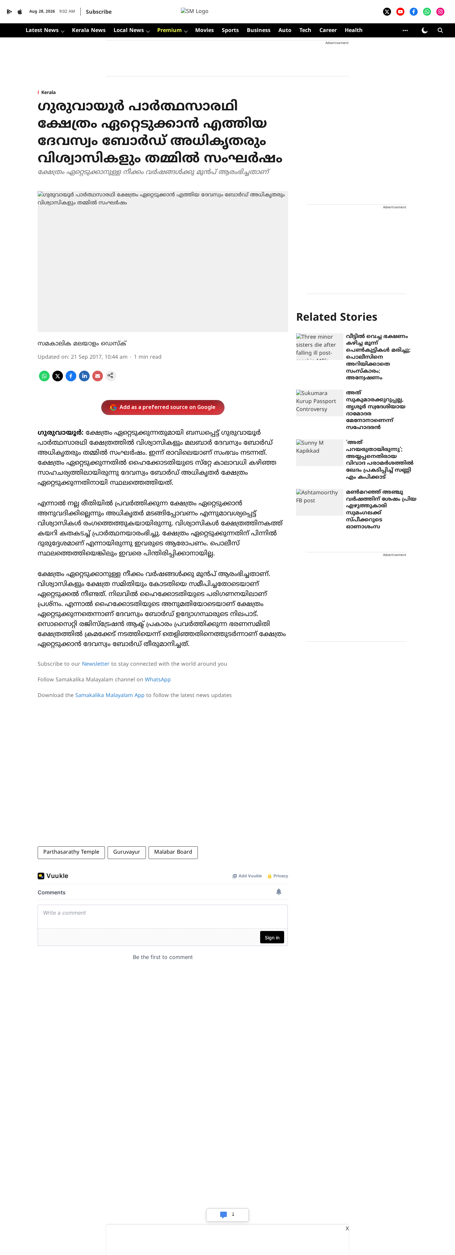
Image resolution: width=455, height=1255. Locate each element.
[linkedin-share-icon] (84, 380)
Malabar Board (173, 852)
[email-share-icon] (97, 380)
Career (328, 30)
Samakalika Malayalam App (110, 695)
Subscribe (99, 12)
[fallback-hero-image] (319, 346)
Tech (305, 30)
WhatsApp (158, 680)
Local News (129, 30)
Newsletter (96, 664)
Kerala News (89, 30)
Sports (230, 30)
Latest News (42, 30)
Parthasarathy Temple (71, 852)
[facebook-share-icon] (71, 380)
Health (354, 30)
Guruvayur (126, 852)
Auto (284, 30)
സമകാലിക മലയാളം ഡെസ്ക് (82, 344)
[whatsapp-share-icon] (44, 380)
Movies (204, 30)
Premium (169, 30)
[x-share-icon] (57, 380)
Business (258, 30)
